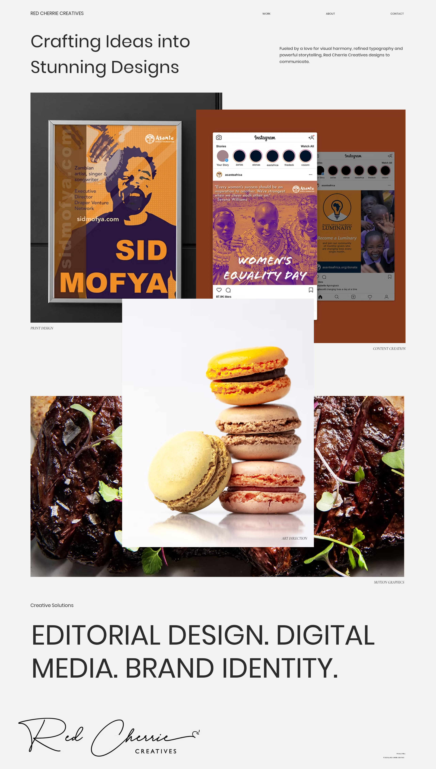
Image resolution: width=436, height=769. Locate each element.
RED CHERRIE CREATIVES (57, 13)
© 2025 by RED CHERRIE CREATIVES (393, 758)
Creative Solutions (52, 605)
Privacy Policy (401, 754)
